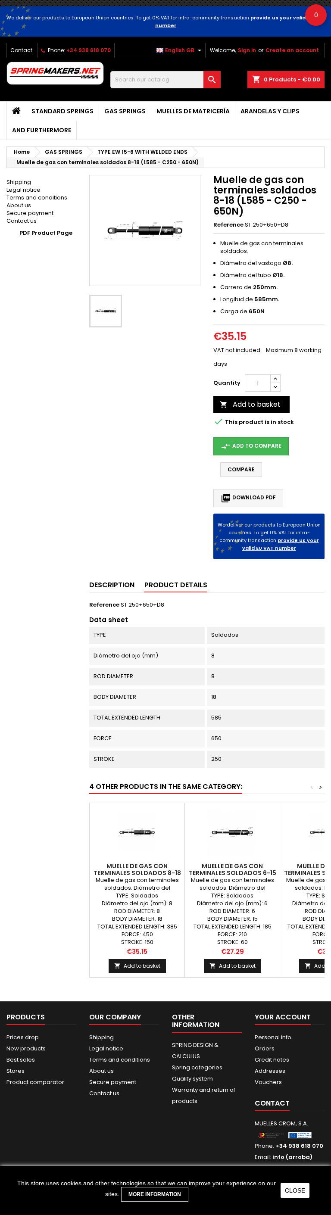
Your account (283, 1017)
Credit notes (272, 1060)
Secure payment (29, 213)
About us (18, 205)
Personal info (273, 1037)
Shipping (18, 182)
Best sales (20, 1060)
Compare (241, 469)
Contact (21, 50)
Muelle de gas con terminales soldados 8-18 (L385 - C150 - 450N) (137, 873)
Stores (15, 1071)
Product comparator (35, 1082)
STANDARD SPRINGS (62, 111)
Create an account (292, 50)
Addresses (270, 1071)
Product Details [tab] (175, 585)
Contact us (21, 221)
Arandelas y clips (270, 111)
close (295, 1190)
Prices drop (22, 1037)
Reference (228, 225)
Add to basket (250, 404)
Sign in (247, 50)
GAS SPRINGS (125, 111)
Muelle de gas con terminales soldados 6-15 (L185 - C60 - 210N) (232, 873)
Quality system (192, 1079)
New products (26, 1048)
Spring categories (197, 1067)
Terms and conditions (36, 197)
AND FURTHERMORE (41, 130)
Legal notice (23, 190)
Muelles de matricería (193, 111)
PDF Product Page (45, 233)
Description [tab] (111, 585)
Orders (265, 1048)
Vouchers (268, 1082)
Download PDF (248, 498)
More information (154, 1194)
